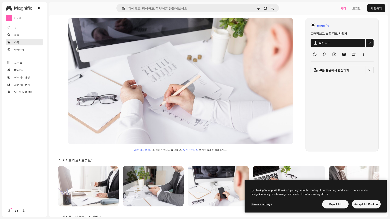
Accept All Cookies (366, 204)
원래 (91, 25)
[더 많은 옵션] (363, 54)
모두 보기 (87, 160)
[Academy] (16, 211)
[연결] (9, 211)
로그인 (356, 8)
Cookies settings (261, 204)
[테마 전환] (23, 211)
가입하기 (376, 8)
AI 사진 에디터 (191, 149)
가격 (343, 8)
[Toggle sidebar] (40, 8)
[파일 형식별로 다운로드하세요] (369, 43)
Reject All (335, 204)
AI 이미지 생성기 (143, 149)
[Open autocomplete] (122, 8)
